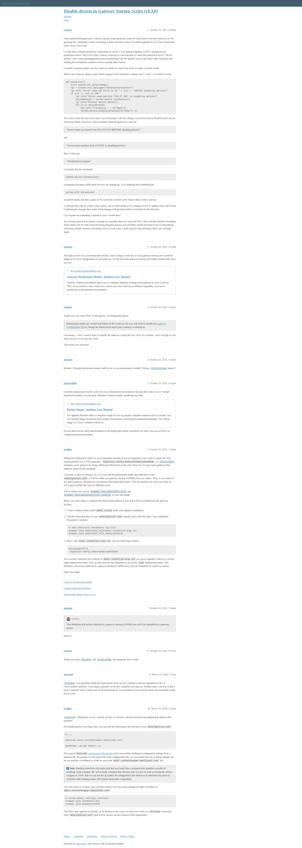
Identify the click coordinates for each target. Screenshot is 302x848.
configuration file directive (101, 753)
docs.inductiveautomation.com (86, 271)
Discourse (81, 843)
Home (67, 836)
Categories (78, 836)
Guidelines (92, 836)
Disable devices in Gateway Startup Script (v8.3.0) (111, 10)
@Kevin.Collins (159, 368)
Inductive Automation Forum (16, 3)
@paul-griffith (167, 461)
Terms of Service (109, 836)
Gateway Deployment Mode (78, 582)
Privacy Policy (127, 836)
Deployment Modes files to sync (80, 594)
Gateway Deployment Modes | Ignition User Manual (98, 276)
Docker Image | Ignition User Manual (89, 409)
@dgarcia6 (69, 717)
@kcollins (86, 659)
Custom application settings (77, 588)
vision (66, 20)
